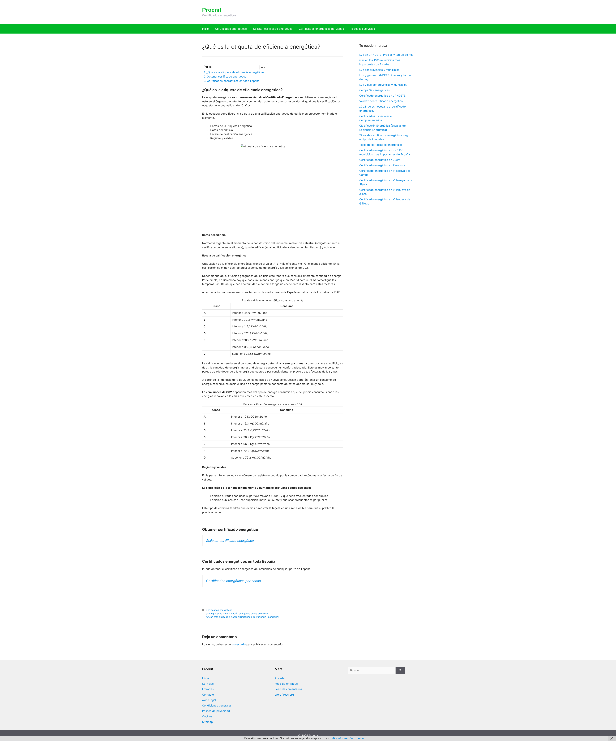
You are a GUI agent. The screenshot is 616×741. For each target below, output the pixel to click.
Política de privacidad (216, 711)
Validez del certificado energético (381, 101)
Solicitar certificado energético (272, 28)
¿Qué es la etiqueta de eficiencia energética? (235, 72)
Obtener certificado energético (226, 76)
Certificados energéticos (231, 28)
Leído (360, 738)
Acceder (280, 678)
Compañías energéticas (374, 90)
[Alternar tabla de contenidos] (260, 67)
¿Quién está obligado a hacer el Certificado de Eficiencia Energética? (242, 616)
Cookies (207, 716)
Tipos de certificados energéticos (380, 144)
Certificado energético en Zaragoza (382, 165)
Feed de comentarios (288, 689)
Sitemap (207, 722)
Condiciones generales (216, 705)
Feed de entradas (286, 683)
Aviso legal (209, 700)
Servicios (208, 683)
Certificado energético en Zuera (379, 159)
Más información (342, 738)
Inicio (205, 28)
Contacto (208, 694)
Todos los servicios (362, 28)
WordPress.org (284, 694)
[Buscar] (400, 670)
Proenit (211, 10)
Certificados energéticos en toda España (233, 80)
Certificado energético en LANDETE (382, 95)
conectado (239, 644)
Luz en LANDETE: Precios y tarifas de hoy (386, 54)
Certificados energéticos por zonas (321, 28)
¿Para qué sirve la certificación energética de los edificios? (237, 613)
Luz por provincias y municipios (379, 69)
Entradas (208, 689)
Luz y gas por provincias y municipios (383, 84)
